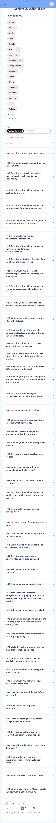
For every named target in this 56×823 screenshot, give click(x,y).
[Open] (48, 131)
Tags (7, 126)
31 (34, 808)
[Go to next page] (39, 808)
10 (26, 808)
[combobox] (33, 130)
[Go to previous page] (7, 808)
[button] (15, 131)
